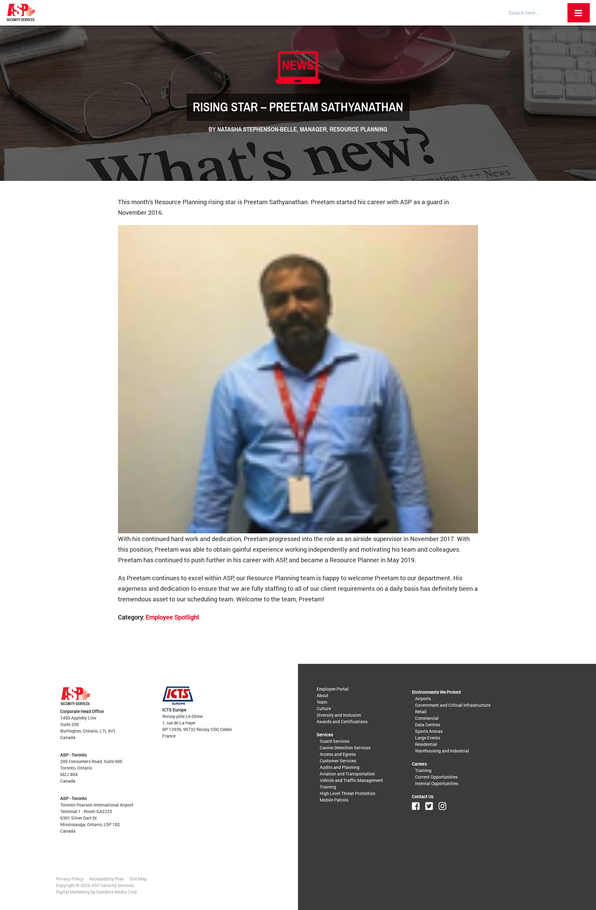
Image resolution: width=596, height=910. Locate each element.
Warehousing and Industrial (442, 751)
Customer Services (338, 761)
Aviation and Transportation (347, 774)
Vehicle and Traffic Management (351, 780)
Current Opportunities (436, 777)
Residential (426, 744)
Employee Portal (333, 689)
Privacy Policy (70, 879)
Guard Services (334, 741)
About (322, 695)
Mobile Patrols (334, 800)
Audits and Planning (339, 767)
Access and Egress (338, 754)
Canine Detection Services (345, 748)
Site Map (138, 879)
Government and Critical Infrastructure (452, 705)
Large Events (427, 738)
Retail (421, 712)
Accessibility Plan (106, 879)
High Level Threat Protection (347, 793)
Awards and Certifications (342, 721)
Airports (423, 698)
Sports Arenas (429, 731)
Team (322, 702)
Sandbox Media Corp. (117, 892)
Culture (324, 708)
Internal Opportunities (436, 783)
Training (328, 787)
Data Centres (427, 725)
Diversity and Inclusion (339, 715)
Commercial (427, 718)
